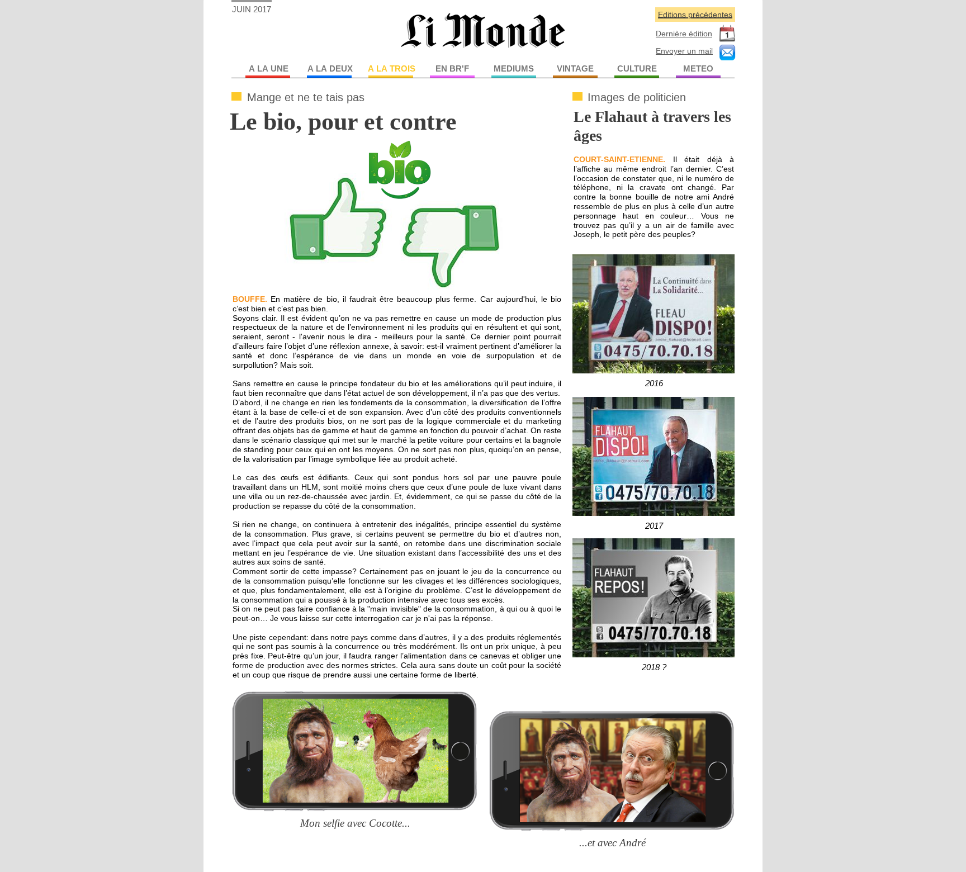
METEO (698, 68)
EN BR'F (452, 68)
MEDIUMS (514, 68)
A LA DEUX (330, 68)
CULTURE (637, 68)
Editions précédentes (695, 14)
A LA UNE (268, 68)
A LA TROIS (391, 68)
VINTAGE (575, 68)
